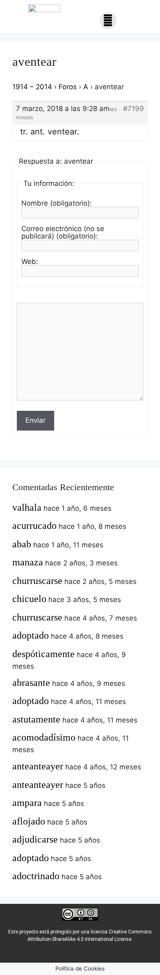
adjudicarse (35, 839)
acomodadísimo (43, 737)
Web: (29, 261)
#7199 (133, 108)
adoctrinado (35, 876)
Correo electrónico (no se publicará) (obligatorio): (62, 232)
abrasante (31, 682)
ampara (27, 802)
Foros (68, 87)
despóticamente (43, 653)
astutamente (36, 719)
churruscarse (37, 580)
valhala (26, 507)
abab (21, 544)
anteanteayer (37, 766)
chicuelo (29, 598)
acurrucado (34, 525)
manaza (27, 562)
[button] (108, 20)
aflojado (28, 821)
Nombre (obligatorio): (56, 203)
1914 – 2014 (32, 87)
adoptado (30, 635)
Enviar (35, 420)
